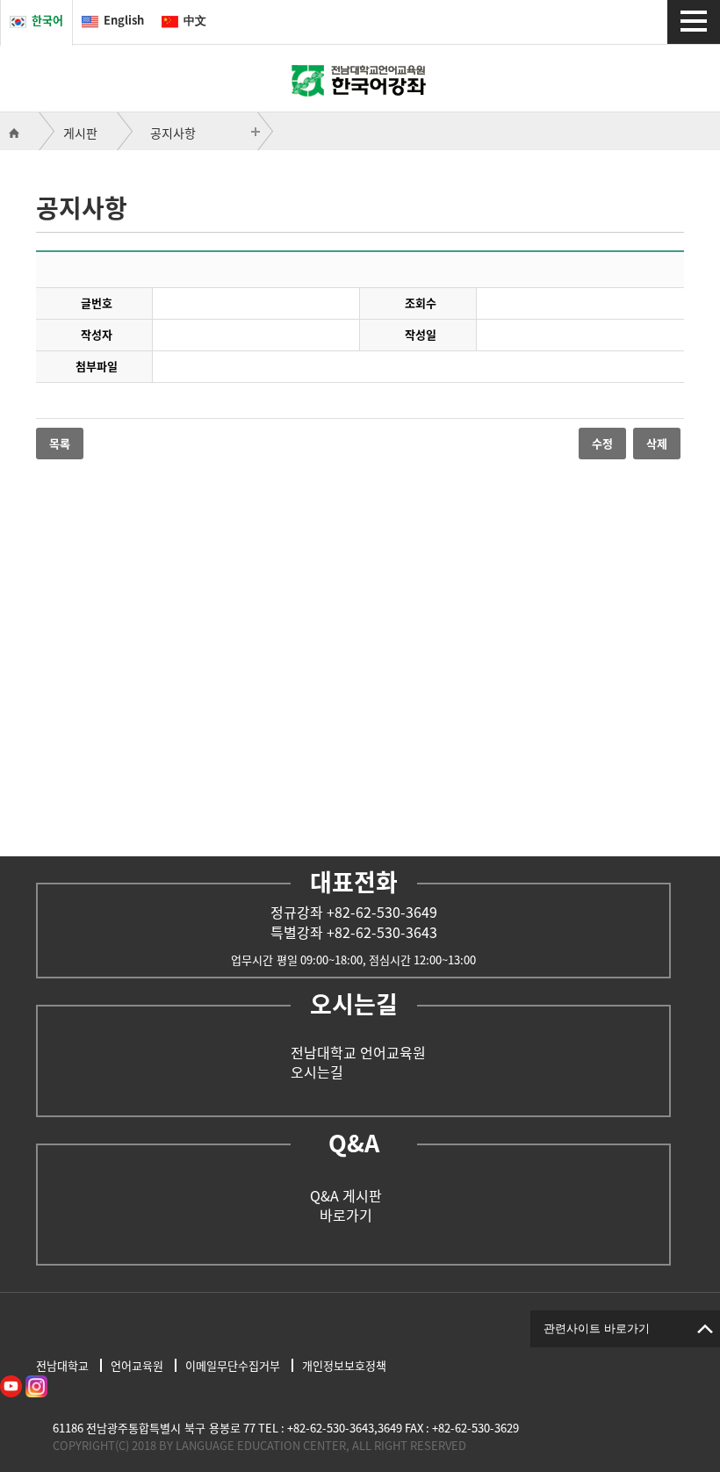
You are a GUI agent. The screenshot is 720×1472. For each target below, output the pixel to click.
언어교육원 (137, 1365)
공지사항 (173, 132)
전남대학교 (62, 1365)
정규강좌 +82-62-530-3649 (353, 911)
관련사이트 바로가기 (597, 1328)
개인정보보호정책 (344, 1365)
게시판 (80, 132)
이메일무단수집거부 (232, 1365)
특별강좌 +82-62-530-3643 (353, 931)
